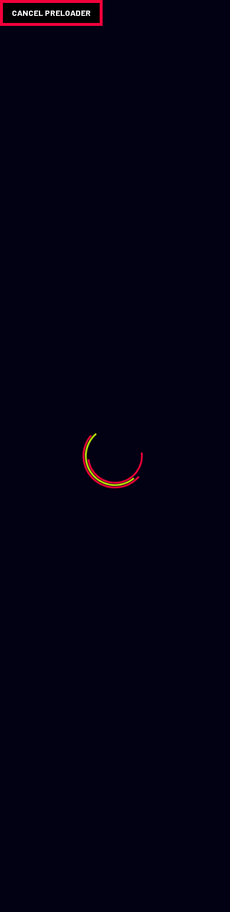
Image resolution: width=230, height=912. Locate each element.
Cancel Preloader (51, 13)
